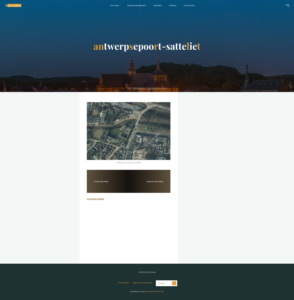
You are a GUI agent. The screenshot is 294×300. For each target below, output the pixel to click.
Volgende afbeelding (154, 181)
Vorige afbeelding (101, 181)
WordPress (159, 291)
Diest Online (13, 5)
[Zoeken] (174, 283)
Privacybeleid (123, 282)
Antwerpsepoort (139, 88)
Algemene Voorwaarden (143, 282)
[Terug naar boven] (285, 291)
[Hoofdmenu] (287, 5)
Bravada (149, 291)
